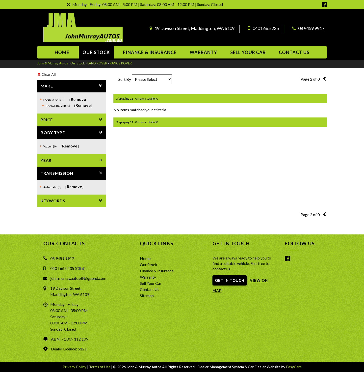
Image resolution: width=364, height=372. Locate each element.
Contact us (294, 52)
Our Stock (96, 52)
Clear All (49, 74)
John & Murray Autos (52, 63)
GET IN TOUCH (229, 280)
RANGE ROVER (121, 63)
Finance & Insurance (150, 52)
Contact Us (149, 289)
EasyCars (294, 367)
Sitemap (147, 295)
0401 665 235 (266, 28)
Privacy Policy (75, 367)
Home (62, 52)
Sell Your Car (248, 52)
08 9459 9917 (311, 28)
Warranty (203, 52)
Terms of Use (100, 367)
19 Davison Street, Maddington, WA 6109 (194, 28)
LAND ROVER (97, 63)
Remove (78, 99)
